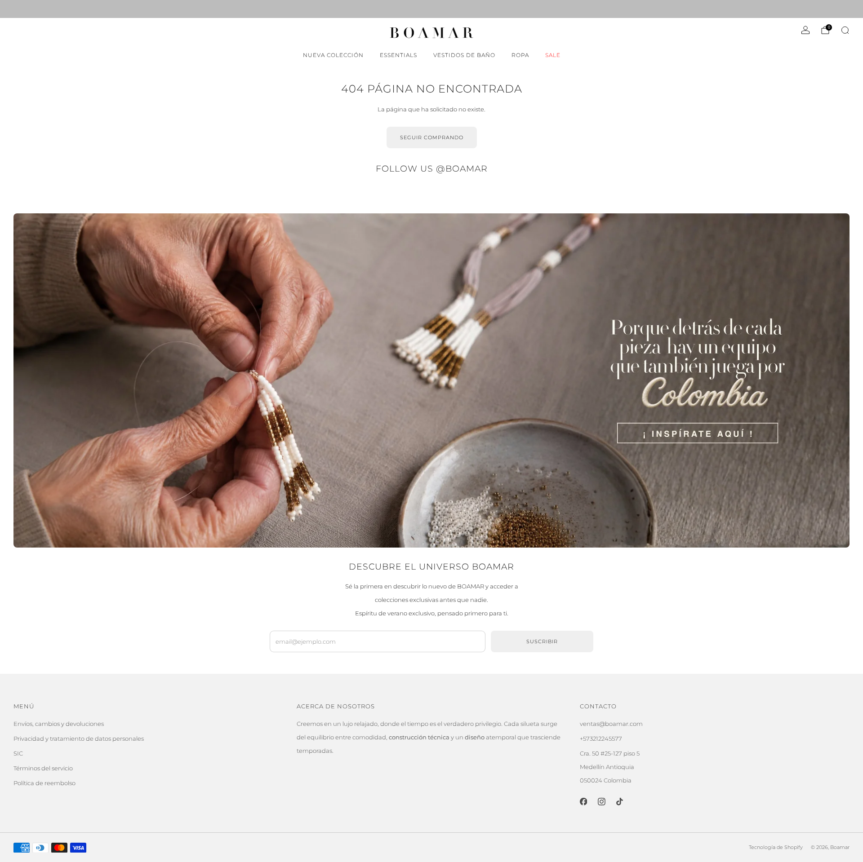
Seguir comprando (431, 137)
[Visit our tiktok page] (42, 9)
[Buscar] (845, 30)
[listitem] (431, 9)
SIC (18, 753)
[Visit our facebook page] (17, 9)
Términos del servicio (43, 768)
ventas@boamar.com (611, 723)
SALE (553, 55)
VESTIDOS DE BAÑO (464, 55)
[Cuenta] (805, 30)
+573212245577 (601, 738)
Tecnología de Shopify (776, 847)
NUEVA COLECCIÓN (333, 55)
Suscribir (542, 641)
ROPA (520, 55)
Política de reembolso (44, 783)
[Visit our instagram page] (29, 9)
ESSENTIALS (398, 55)
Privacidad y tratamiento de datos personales (78, 738)
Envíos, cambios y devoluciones (58, 723)
